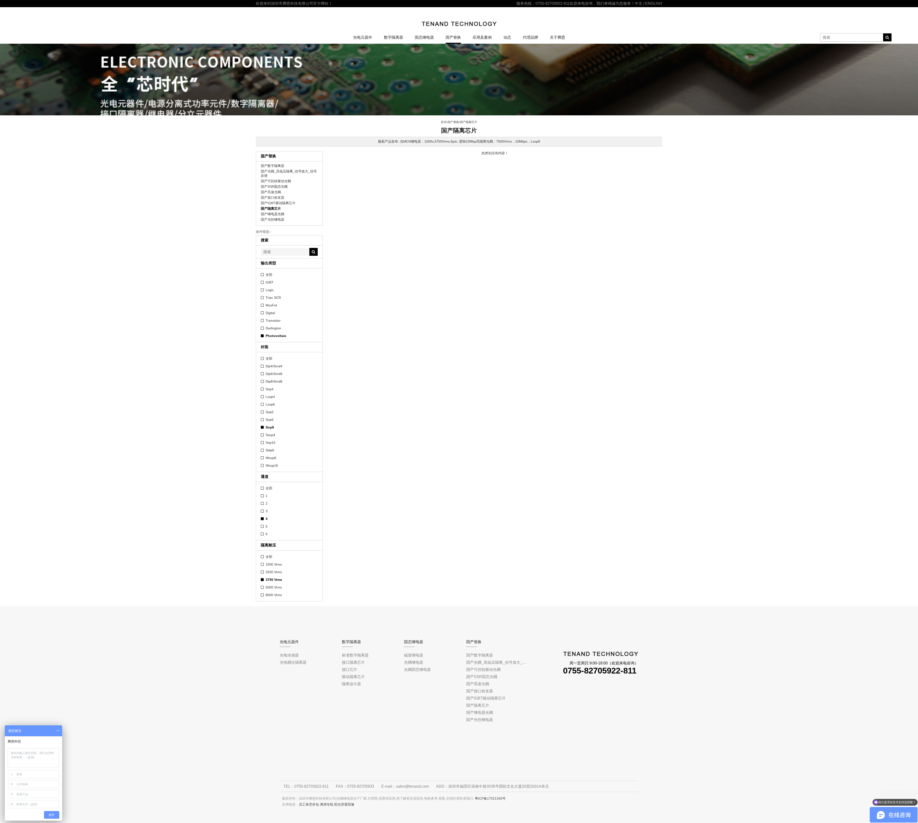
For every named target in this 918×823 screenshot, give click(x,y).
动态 (507, 37)
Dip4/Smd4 (274, 366)
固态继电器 (424, 37)
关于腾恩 (557, 37)
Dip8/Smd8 (274, 381)
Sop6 (269, 420)
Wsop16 (272, 465)
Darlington (273, 328)
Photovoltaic (276, 336)
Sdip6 (270, 450)
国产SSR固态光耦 (274, 186)
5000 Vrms (274, 587)
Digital (270, 313)
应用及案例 (482, 37)
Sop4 (269, 389)
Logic (270, 290)
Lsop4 (270, 397)
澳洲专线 (326, 804)
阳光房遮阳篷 (344, 804)
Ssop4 (270, 435)
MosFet (271, 305)
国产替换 (453, 37)
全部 (269, 275)
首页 (444, 122)
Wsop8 (271, 458)
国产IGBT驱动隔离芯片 (278, 203)
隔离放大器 (351, 684)
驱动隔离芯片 (353, 677)
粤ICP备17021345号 (490, 798)
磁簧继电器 (413, 655)
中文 (638, 3)
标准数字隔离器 (355, 655)
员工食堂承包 (309, 804)
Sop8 (270, 427)
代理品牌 (530, 37)
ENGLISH (653, 3)
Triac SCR (273, 297)
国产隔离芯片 (271, 208)
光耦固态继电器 (417, 670)
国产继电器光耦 (272, 214)
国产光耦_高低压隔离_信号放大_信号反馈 (289, 173)
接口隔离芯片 (353, 662)
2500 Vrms (274, 572)
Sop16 (270, 442)
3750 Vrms (274, 580)
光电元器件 (362, 37)
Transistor (273, 320)
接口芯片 (349, 670)
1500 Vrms (274, 564)
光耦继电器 (413, 662)
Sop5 (269, 412)
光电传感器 (289, 655)
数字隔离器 (393, 37)
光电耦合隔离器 (293, 662)
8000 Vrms (274, 595)
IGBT (269, 282)
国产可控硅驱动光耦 (276, 181)
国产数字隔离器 (272, 166)
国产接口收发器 (272, 197)
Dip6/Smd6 (274, 374)
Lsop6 (270, 404)
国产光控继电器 (272, 219)
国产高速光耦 (271, 192)
